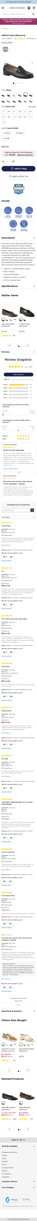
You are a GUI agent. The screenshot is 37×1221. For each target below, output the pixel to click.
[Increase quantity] (13, 161)
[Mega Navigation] (3, 8)
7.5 (30, 111)
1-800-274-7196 (22, 1206)
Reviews (6, 352)
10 (25, 117)
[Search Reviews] (32, 510)
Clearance (6, 1177)
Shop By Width (7, 1168)
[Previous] (5, 63)
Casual (4, 1155)
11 (30, 117)
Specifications (10, 286)
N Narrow (7, 133)
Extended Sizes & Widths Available (18, 2)
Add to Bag (20, 168)
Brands (4, 1171)
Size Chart (31, 106)
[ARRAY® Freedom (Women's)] (10, 1092)
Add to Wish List (20, 176)
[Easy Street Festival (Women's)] (27, 1034)
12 (4, 122)
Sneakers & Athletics (9, 1152)
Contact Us (31, 1206)
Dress (4, 1158)
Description (8, 238)
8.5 (9, 117)
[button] (13, 1199)
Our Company (8, 1187)
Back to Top (18, 1000)
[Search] (33, 14)
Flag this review (6, 560)
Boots (4, 1164)
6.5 (20, 111)
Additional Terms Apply (18, 23)
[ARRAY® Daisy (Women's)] (27, 1092)
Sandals (5, 1161)
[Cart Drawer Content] (33, 7)
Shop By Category (9, 1146)
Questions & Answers (12, 1011)
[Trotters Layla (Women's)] (27, 309)
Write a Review (18, 374)
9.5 (20, 117)
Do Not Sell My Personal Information (18, 1219)
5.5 (9, 111)
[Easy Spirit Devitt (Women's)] (10, 309)
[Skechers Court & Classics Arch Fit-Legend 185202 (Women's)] (10, 1034)
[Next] (32, 63)
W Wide (6, 138)
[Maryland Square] (17, 8)
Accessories (6, 1174)
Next (19, 1005)
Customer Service (9, 1181)
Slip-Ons (5, 28)
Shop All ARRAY (7, 42)
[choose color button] (3, 95)
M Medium (19, 133)
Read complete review (10, 468)
